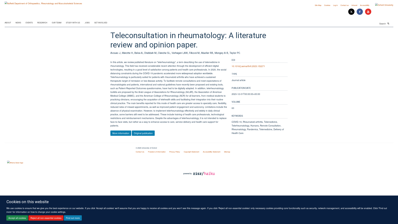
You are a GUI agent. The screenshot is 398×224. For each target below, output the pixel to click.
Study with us (73, 22)
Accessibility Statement (211, 151)
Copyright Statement (191, 151)
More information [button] (120, 133)
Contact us (344, 5)
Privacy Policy (174, 151)
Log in (335, 5)
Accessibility (364, 5)
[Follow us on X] (351, 11)
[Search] (388, 23)
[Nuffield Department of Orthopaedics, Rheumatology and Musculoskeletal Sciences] (43, 2)
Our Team (56, 22)
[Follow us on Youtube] (368, 11)
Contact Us (140, 151)
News (18, 22)
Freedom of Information (157, 151)
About (8, 22)
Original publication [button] (143, 133)
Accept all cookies (17, 217)
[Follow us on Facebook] (360, 11)
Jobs (87, 22)
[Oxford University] (381, 5)
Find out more (73, 217)
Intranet (354, 5)
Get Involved (100, 22)
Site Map (318, 5)
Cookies (327, 5)
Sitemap (227, 151)
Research (42, 22)
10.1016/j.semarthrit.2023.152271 (248, 66)
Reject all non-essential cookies (45, 217)
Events (29, 22)
